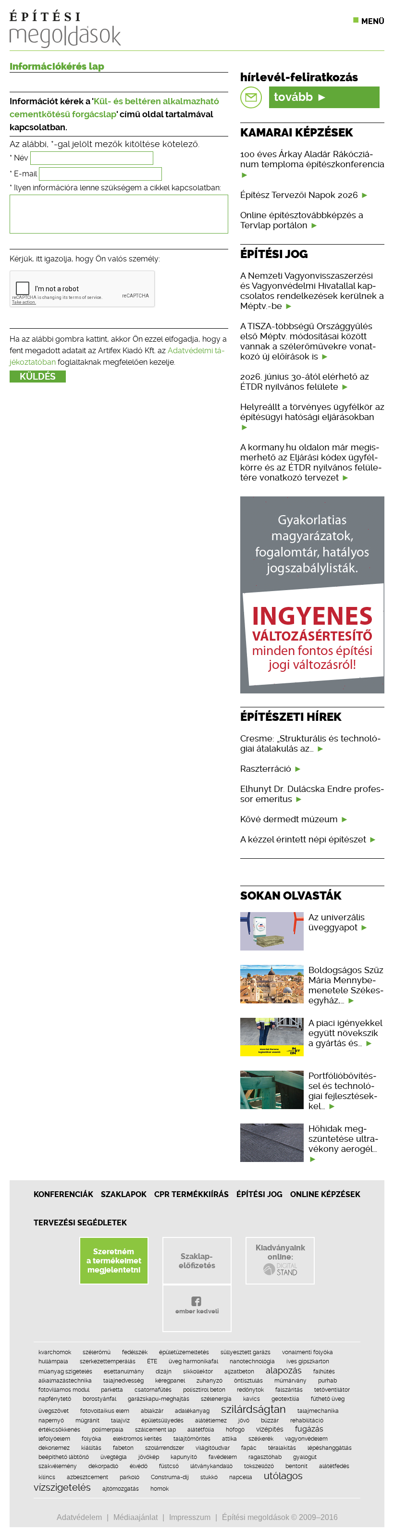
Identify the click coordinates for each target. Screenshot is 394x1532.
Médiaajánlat (135, 1517)
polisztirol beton (204, 1389)
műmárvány (290, 1380)
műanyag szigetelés (65, 1371)
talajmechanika (318, 1411)
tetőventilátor (332, 1389)
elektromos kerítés (137, 1438)
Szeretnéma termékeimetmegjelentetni (113, 1260)
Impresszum (189, 1517)
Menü (372, 21)
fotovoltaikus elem (104, 1411)
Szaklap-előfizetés (197, 1261)
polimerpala (107, 1429)
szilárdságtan (253, 1409)
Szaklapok (124, 1194)
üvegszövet (53, 1411)
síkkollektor (198, 1371)
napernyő (51, 1420)
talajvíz (120, 1420)
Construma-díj (170, 1477)
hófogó (235, 1429)
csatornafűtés (153, 1389)
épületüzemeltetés (184, 1352)
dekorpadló (103, 1466)
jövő (243, 1420)
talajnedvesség (123, 1380)
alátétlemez (211, 1420)
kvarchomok (54, 1352)
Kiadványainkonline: (280, 1252)
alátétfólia (200, 1429)
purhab (327, 1380)
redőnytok (250, 1389)
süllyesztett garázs (246, 1352)
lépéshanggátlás (330, 1448)
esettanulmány (124, 1371)
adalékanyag (192, 1411)
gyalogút (305, 1457)
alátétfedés (334, 1466)
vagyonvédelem (306, 1438)
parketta (112, 1389)
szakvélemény (57, 1466)
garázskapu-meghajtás (158, 1399)
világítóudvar (213, 1448)
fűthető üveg (328, 1399)
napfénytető (54, 1399)
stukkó (209, 1477)
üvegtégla (113, 1457)
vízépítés (269, 1429)
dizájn (164, 1371)
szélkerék (260, 1438)
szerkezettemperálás (107, 1361)
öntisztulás (248, 1380)
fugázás (309, 1428)
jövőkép (148, 1457)
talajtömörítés (191, 1438)
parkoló (129, 1477)
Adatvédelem (79, 1517)
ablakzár (152, 1411)
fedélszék (135, 1352)
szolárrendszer (164, 1448)
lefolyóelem (54, 1438)
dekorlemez (54, 1448)
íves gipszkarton (307, 1361)
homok (159, 1488)
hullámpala (53, 1361)
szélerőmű (97, 1352)
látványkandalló (211, 1466)
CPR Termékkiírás (191, 1194)
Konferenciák (63, 1194)
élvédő (139, 1466)
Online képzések (325, 1194)
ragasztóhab (265, 1457)
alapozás (284, 1370)
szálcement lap (155, 1429)
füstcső (169, 1466)
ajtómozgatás (120, 1488)
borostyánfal (99, 1399)
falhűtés (324, 1371)
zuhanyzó (209, 1380)
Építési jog (259, 1194)
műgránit (87, 1420)
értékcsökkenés (59, 1429)
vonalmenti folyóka (307, 1352)
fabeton (123, 1448)
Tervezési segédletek (80, 1222)
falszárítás (289, 1389)
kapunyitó (184, 1457)
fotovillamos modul (63, 1389)
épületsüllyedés (162, 1420)
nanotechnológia (252, 1361)
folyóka (91, 1438)
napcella (240, 1477)
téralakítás (282, 1448)
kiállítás (91, 1448)
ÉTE (152, 1361)
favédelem (223, 1457)
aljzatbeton (239, 1371)
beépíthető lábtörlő (63, 1457)
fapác (249, 1448)
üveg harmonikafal (193, 1361)
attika (229, 1438)
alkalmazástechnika (65, 1380)
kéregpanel (170, 1380)
